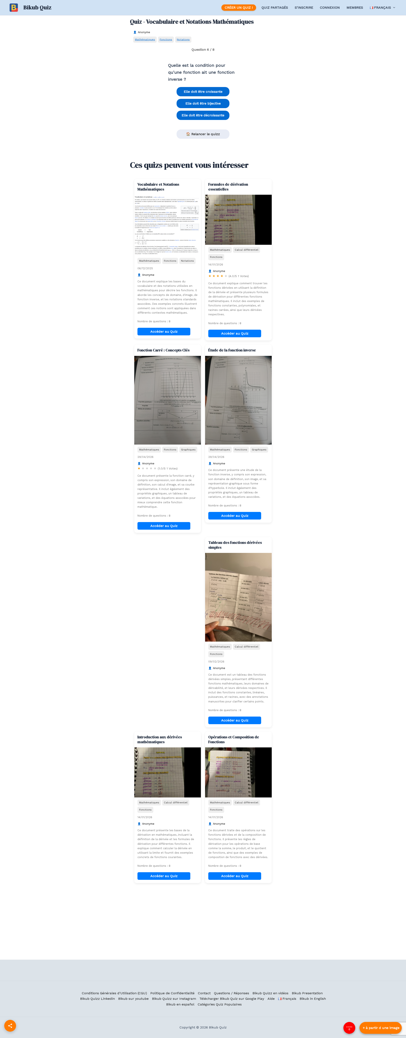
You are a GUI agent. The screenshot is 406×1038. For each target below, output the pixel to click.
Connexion (330, 7)
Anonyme (144, 32)
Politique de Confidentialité (172, 993)
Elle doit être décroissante (203, 115)
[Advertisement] (167, 563)
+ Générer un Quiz (381, 1028)
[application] (393, 7)
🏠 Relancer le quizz (203, 134)
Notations (183, 39)
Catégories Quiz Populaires (220, 1004)
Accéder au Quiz (164, 331)
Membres (355, 7)
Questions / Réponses (231, 993)
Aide (271, 999)
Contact (204, 993)
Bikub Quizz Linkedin (97, 999)
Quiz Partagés (275, 7)
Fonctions (166, 39)
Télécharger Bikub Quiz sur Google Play (231, 999)
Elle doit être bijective (203, 103)
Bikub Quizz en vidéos (270, 993)
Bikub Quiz (37, 7)
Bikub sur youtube (133, 999)
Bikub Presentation (307, 993)
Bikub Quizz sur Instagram (174, 999)
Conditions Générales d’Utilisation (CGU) (114, 993)
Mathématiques (145, 39)
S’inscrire (304, 7)
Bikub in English (313, 999)
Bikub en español (180, 1004)
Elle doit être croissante (203, 92)
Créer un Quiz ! (239, 7)
